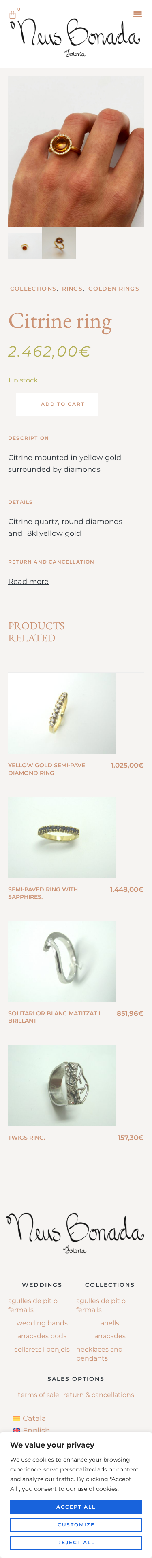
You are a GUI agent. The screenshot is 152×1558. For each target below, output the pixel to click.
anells (110, 1323)
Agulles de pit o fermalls (33, 1305)
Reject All (76, 1542)
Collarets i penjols (42, 1349)
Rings (72, 288)
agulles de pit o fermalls (101, 1305)
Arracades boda (42, 1336)
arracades (110, 1336)
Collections (33, 288)
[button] (138, 13)
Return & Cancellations (98, 1395)
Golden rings (113, 288)
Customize (76, 1525)
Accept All (76, 1507)
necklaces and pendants (99, 1354)
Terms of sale (38, 1395)
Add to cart (63, 404)
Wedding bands (42, 1323)
